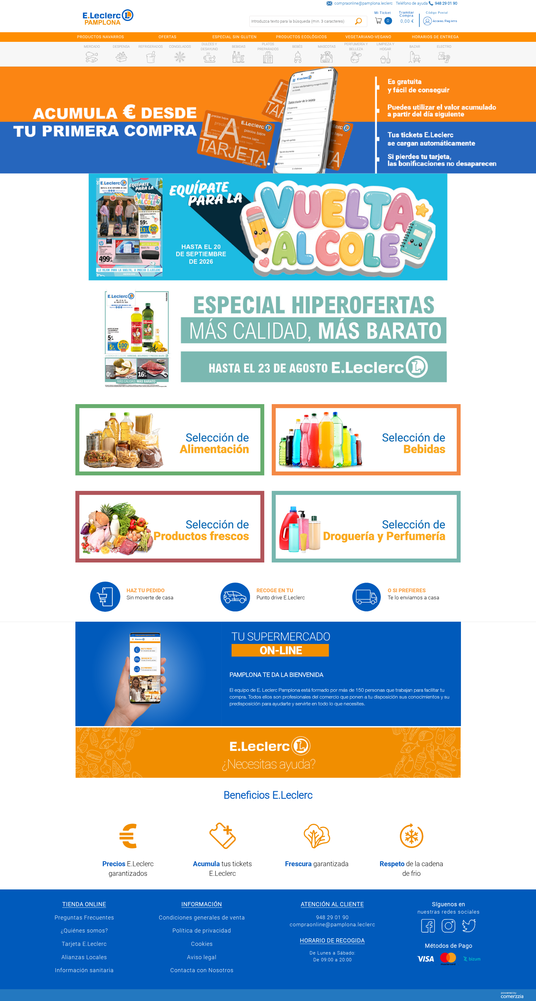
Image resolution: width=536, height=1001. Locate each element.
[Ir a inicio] (108, 18)
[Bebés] (297, 57)
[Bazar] (414, 57)
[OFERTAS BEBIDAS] (366, 440)
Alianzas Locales (84, 957)
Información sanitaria (84, 970)
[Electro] (444, 57)
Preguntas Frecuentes (84, 918)
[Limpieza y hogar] (385, 57)
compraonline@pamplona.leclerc (363, 3)
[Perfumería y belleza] (356, 57)
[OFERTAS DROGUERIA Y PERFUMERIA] (366, 526)
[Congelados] (180, 57)
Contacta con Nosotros (202, 970)
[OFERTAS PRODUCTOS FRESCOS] (169, 526)
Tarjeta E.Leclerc (84, 944)
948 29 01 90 (332, 917)
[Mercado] (92, 57)
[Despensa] (121, 57)
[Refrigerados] (151, 57)
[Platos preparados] (268, 57)
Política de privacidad (201, 931)
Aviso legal (202, 957)
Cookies (202, 944)
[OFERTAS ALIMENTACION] (169, 440)
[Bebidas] (238, 57)
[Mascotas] (326, 57)
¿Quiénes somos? (84, 931)
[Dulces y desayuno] (209, 57)
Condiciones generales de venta (202, 918)
